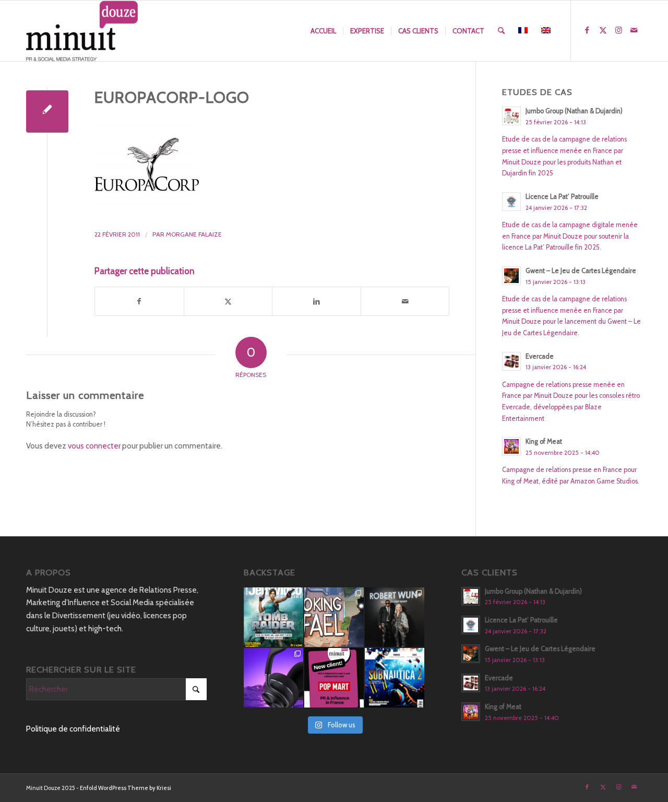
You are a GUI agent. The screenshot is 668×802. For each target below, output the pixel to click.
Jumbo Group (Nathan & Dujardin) (574, 111)
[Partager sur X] (228, 301)
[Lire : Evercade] (511, 361)
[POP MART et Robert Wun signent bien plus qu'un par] (394, 617)
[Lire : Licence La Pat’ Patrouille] (511, 201)
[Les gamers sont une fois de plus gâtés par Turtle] (273, 677)
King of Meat (544, 441)
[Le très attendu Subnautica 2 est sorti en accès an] (394, 677)
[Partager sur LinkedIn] (316, 301)
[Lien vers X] (603, 30)
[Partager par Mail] (405, 301)
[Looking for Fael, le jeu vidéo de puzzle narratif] (334, 617)
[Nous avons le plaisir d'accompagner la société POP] (334, 677)
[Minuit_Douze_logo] (82, 31)
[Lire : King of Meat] (511, 446)
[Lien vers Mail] (634, 30)
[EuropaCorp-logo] (47, 111)
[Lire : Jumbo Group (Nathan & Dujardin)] (511, 116)
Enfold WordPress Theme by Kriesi (125, 788)
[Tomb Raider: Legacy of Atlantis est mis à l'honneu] (273, 617)
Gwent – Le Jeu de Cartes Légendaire (581, 271)
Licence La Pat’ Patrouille (562, 196)
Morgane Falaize (194, 234)
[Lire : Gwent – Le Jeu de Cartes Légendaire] (511, 275)
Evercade (540, 356)
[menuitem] (323, 31)
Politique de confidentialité (73, 729)
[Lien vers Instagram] (618, 30)
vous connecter (94, 446)
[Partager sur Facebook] (139, 301)
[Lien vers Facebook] (587, 30)
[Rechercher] (501, 31)
